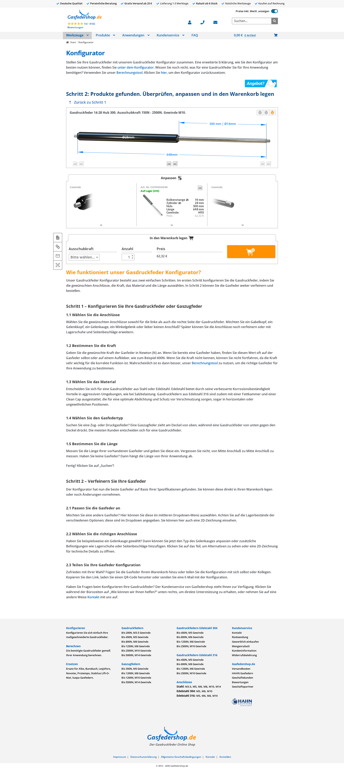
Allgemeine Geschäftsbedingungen (181, 757)
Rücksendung (240, 637)
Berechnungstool (129, 72)
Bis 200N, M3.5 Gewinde (135, 632)
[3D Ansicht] (272, 112)
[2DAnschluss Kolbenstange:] (263, 164)
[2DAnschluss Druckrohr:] (75, 164)
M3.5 (188, 686)
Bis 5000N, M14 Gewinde (136, 655)
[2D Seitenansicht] (260, 112)
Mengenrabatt (241, 646)
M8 (205, 686)
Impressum (119, 757)
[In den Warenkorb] (251, 251)
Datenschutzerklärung (143, 757)
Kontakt (93, 597)
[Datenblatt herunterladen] (57, 237)
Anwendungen (133, 35)
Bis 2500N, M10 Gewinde (136, 650)
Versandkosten (241, 668)
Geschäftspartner (242, 686)
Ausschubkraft (81, 248)
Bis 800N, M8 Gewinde (134, 641)
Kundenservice (168, 35)
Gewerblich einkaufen (245, 641)
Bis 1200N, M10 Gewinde (136, 677)
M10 (211, 686)
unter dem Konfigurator (135, 67)
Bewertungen (240, 682)
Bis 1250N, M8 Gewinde (135, 646)
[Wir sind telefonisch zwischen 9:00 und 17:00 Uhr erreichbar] (204, 22)
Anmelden (225, 757)
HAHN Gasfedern (242, 673)
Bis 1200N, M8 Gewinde (135, 673)
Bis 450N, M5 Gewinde (134, 637)
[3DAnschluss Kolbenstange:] (269, 164)
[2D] (200, 188)
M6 (200, 686)
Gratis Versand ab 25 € (138, 3)
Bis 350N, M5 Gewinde (134, 668)
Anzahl (127, 248)
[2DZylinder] (169, 164)
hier (164, 72)
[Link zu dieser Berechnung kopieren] (57, 247)
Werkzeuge (74, 35)
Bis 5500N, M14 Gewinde (136, 682)
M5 (194, 686)
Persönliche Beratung (103, 3)
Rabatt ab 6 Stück (206, 3)
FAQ (195, 35)
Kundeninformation (244, 650)
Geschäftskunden (242, 677)
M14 (218, 686)
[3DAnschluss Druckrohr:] (81, 164)
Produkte (103, 35)
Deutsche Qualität (71, 3)
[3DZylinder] (175, 164)
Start (73, 42)
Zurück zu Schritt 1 (90, 102)
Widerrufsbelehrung (244, 655)
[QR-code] (57, 265)
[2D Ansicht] (266, 112)
